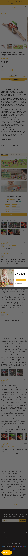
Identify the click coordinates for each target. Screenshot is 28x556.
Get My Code (21, 280)
